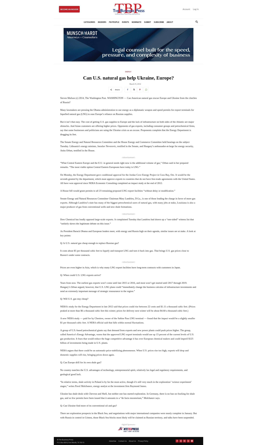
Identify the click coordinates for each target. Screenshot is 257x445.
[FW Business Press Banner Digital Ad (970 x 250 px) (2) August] (128, 44)
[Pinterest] (140, 89)
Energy (128, 71)
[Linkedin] (184, 441)
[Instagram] (180, 441)
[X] (133, 89)
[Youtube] (192, 441)
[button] (195, 22)
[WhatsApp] (146, 89)
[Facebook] (127, 89)
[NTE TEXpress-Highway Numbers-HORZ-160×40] (128, 429)
